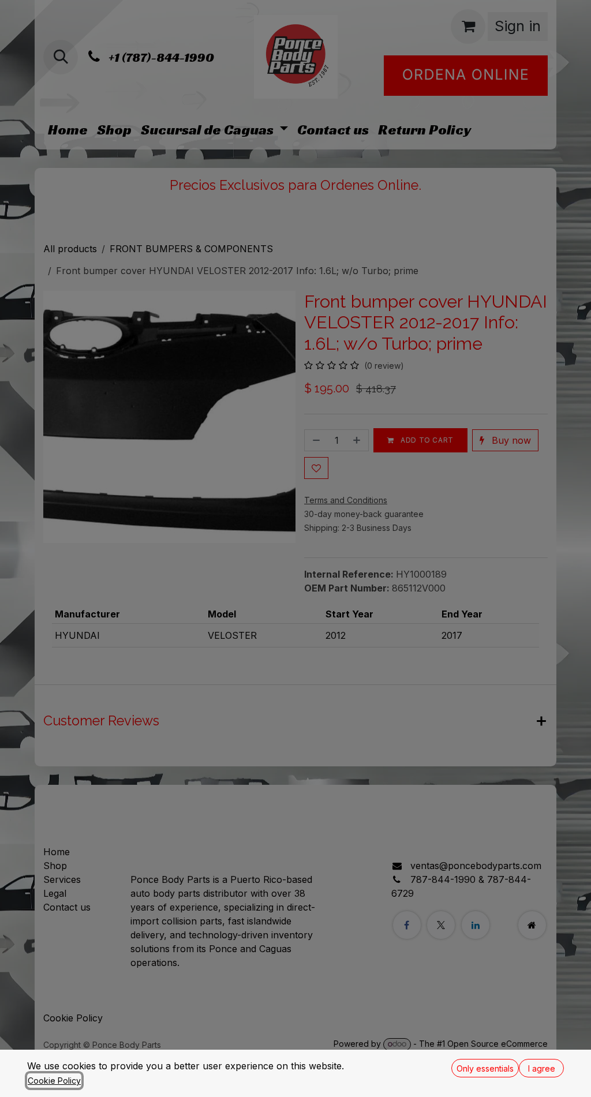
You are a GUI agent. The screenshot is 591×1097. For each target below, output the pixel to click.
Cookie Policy (54, 1080)
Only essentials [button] (485, 1068)
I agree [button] (541, 1068)
